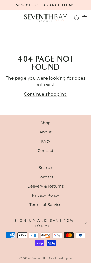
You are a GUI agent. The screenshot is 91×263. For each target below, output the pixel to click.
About (45, 132)
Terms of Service (45, 204)
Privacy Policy (45, 195)
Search (45, 167)
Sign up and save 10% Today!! (44, 223)
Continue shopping (45, 94)
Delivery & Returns (45, 186)
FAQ (45, 141)
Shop (45, 122)
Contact (45, 150)
